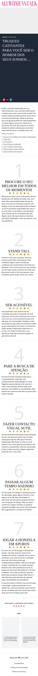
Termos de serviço (19, 671)
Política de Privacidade (19, 667)
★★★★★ (12, 37)
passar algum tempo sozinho (13, 149)
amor (4, 37)
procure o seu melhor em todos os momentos (19, 137)
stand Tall (6, 139)
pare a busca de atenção (12, 144)
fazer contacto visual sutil (12, 147)
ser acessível (7, 142)
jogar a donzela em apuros (13, 151)
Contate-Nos (19, 663)
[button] (3, 99)
